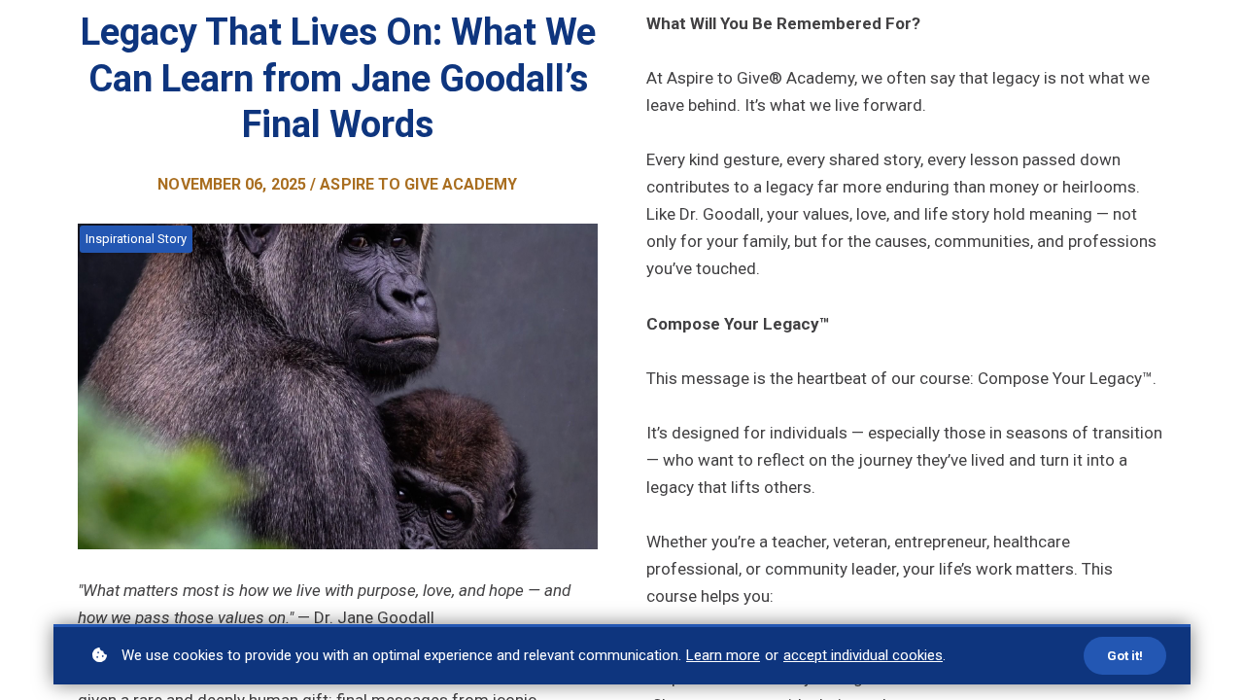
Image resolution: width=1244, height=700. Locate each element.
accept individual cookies (863, 655)
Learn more (723, 655)
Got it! (1125, 655)
